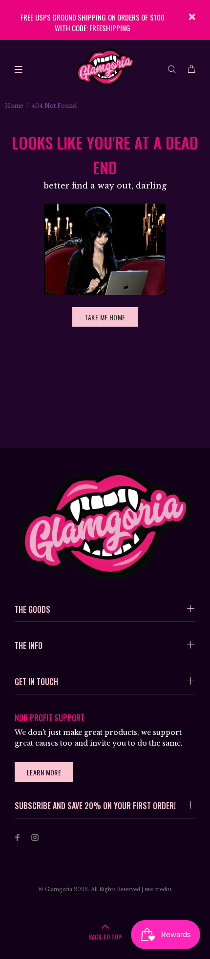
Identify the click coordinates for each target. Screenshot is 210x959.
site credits (158, 889)
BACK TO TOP (105, 937)
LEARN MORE (44, 772)
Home (14, 105)
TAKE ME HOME (104, 317)
